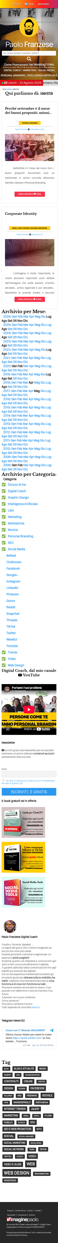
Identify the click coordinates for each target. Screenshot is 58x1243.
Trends (12, 652)
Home (9, 89)
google (47, 1095)
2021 (6, 358)
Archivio (32, 1215)
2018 (6, 382)
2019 (6, 374)
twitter (7, 1156)
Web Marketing (42, 1174)
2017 (6, 391)
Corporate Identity (21, 214)
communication (32, 1075)
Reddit (10, 607)
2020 (6, 366)
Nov (20, 329)
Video (12, 659)
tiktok (43, 1149)
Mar (26, 316)
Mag (37, 316)
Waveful (11, 639)
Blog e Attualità (24, 1068)
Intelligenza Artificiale (42, 75)
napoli (36, 1116)
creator (41, 1082)
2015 (6, 407)
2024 (6, 333)
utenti (20, 1156)
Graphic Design (18, 497)
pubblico (8, 1122)
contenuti (11, 1081)
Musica (13, 530)
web (31, 1163)
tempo (31, 1149)
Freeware (32, 1095)
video (32, 1156)
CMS (18, 1075)
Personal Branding (13, 75)
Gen (14, 316)
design (8, 1088)
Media (26, 1116)
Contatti (38, 1211)
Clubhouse (13, 562)
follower (8, 1096)
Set (10, 329)
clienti (7, 1074)
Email (4, 769)
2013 (6, 424)
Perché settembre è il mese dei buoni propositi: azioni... (28, 111)
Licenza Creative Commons (16, 1235)
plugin (48, 1115)
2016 (6, 399)
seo (32, 1122)
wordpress (10, 1180)
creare (28, 1081)
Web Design (43, 228)
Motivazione (16, 523)
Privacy (10, 1211)
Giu (43, 316)
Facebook (13, 568)
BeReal (11, 555)
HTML (6, 1103)
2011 (6, 440)
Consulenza (22, 1215)
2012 (6, 432)
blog (6, 1069)
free (19, 1095)
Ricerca (21, 1122)
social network (14, 1149)
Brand (42, 1068)
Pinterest (12, 594)
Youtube (12, 646)
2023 (6, 341)
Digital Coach (12, 70)
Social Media (46, 70)
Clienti (29, 1211)
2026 (6, 316)
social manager (26, 1136)
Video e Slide (12, 1164)
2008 (6, 465)
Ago (4, 362)
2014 (6, 415)
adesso (36, 1007)
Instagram (13, 581)
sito (39, 1129)
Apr (31, 316)
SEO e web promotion (17, 1129)
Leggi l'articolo (25, 194)
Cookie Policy (20, 1211)
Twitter (11, 633)
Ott (15, 329)
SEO (11, 543)
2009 (6, 457)
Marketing (29, 70)
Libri (11, 510)
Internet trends (15, 1108)
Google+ (12, 575)
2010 (6, 449)
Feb (20, 316)
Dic (25, 329)
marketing (11, 1115)
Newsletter (11, 1215)
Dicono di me (17, 484)
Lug (48, 325)
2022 (6, 349)
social (9, 1136)
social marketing (14, 1142)
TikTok (10, 626)
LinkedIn (12, 588)
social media (36, 1143)
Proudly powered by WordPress (18, 1232)
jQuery (35, 1108)
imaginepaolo (22, 1102)
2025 (6, 325)
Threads (12, 620)
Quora (10, 601)
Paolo (29, 44)
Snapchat (12, 614)
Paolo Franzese (21, 129)
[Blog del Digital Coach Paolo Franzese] (29, 35)
